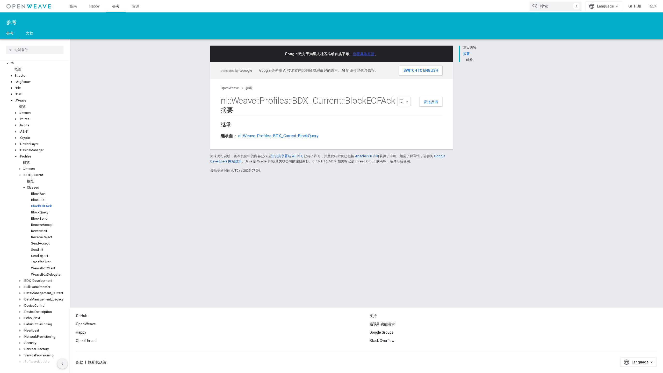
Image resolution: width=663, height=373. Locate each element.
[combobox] (555, 6)
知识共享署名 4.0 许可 (287, 156)
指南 (73, 6)
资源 (135, 6)
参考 (115, 6)
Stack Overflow (382, 341)
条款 (79, 362)
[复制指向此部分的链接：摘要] (238, 110)
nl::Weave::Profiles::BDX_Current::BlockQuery (278, 135)
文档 (29, 33)
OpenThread (86, 341)
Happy (94, 6)
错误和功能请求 (382, 324)
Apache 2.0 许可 (367, 156)
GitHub (634, 6)
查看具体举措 (363, 54)
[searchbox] (34, 50)
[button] (35, 63)
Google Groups (381, 332)
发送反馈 (431, 102)
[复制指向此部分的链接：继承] (236, 125)
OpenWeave (230, 88)
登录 (653, 6)
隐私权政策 (97, 362)
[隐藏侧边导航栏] (62, 363)
